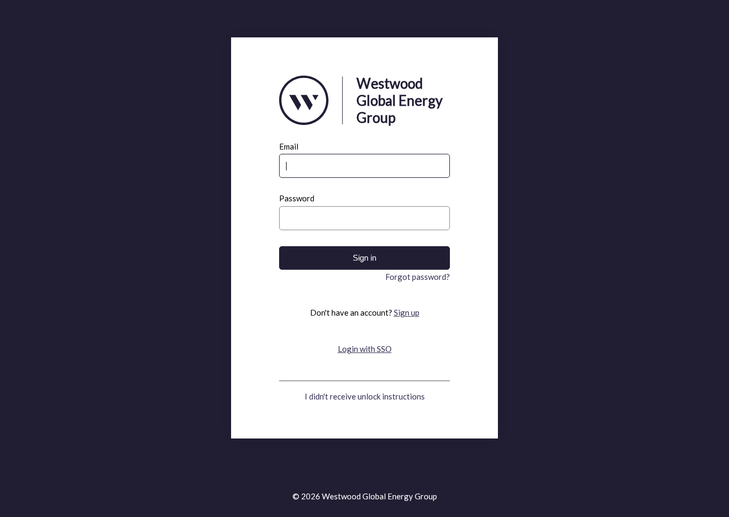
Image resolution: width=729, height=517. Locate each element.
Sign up (406, 312)
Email (288, 146)
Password (296, 198)
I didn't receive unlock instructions (365, 396)
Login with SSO (365, 349)
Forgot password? (417, 276)
